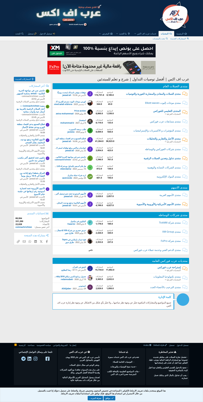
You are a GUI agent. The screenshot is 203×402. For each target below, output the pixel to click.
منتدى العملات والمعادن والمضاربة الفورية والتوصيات (153, 93)
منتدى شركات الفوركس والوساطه (163, 149)
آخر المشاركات (37, 86)
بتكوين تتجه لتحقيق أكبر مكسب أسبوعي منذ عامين (31, 159)
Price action (80, 110)
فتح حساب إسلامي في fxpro (74, 239)
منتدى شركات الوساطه (173, 215)
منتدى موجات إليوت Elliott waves (163, 103)
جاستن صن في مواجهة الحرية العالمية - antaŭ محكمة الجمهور (60, 157)
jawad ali (66, 95)
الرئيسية (180, 33)
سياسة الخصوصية (44, 345)
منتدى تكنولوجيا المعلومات (167, 276)
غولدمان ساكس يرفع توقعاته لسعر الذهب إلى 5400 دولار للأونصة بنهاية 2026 (55, 148)
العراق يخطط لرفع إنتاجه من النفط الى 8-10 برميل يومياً (32, 174)
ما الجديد (123, 33)
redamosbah (67, 279)
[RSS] (15, 345)
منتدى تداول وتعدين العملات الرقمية (162, 158)
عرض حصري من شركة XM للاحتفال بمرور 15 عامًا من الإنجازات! (60, 230)
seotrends (67, 178)
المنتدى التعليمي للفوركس (167, 111)
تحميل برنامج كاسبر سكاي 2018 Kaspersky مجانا (66, 276)
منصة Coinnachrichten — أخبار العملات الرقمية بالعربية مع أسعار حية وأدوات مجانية (31, 108)
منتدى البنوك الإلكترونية (169, 176)
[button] (145, 33)
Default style (159, 345)
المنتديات (165, 33)
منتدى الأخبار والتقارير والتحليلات (164, 138)
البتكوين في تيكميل (78, 221)
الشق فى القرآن (79, 267)
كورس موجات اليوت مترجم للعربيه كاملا (70, 101)
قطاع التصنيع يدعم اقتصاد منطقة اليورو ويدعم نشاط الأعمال (61, 138)
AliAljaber (66, 288)
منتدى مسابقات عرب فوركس (165, 121)
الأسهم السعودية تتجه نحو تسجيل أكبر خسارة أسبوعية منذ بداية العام (58, 193)
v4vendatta (65, 168)
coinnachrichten (63, 159)
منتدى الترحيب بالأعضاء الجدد (165, 287)
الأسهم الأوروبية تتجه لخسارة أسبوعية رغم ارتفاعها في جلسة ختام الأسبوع (31, 191)
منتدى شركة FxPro (171, 241)
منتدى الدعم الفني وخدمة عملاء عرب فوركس (157, 250)
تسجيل (172, 345)
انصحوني (82, 286)
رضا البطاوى (66, 270)
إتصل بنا (73, 345)
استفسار (82, 120)
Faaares (71, 224)
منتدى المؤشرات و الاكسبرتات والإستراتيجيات (157, 130)
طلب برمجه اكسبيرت (77, 129)
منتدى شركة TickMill (170, 222)
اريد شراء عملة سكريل (76, 175)
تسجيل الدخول (183, 345)
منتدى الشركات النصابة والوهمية (164, 167)
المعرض (105, 33)
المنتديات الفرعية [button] (174, 114)
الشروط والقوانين (60, 345)
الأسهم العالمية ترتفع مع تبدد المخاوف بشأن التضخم (65, 202)
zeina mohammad (64, 113)
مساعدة (31, 345)
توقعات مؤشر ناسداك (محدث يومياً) (71, 92)
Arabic (146, 345)
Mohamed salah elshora (60, 104)
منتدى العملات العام (175, 86)
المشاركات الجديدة (178, 38)
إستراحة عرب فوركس (169, 267)
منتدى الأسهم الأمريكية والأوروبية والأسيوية (159, 204)
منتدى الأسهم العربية (170, 195)
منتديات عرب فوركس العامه (170, 261)
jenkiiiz (70, 132)
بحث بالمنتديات (159, 38)
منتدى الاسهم (179, 187)
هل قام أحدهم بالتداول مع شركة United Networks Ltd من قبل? (59, 166)
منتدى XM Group (171, 231)
